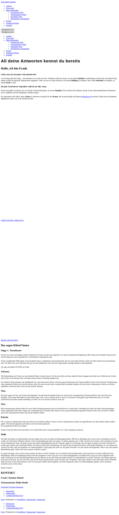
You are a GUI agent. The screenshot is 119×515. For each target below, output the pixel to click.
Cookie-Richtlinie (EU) (14, 496)
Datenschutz (10, 493)
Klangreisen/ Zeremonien (20, 19)
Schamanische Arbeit (18, 15)
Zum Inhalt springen (8, 2)
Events (8, 21)
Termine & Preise (12, 23)
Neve (3, 500)
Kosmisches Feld (17, 13)
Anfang (9, 6)
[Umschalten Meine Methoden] (41, 40)
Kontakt (9, 25)
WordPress (21, 500)
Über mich (10, 8)
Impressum (10, 491)
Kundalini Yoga (16, 17)
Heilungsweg (86, 97)
